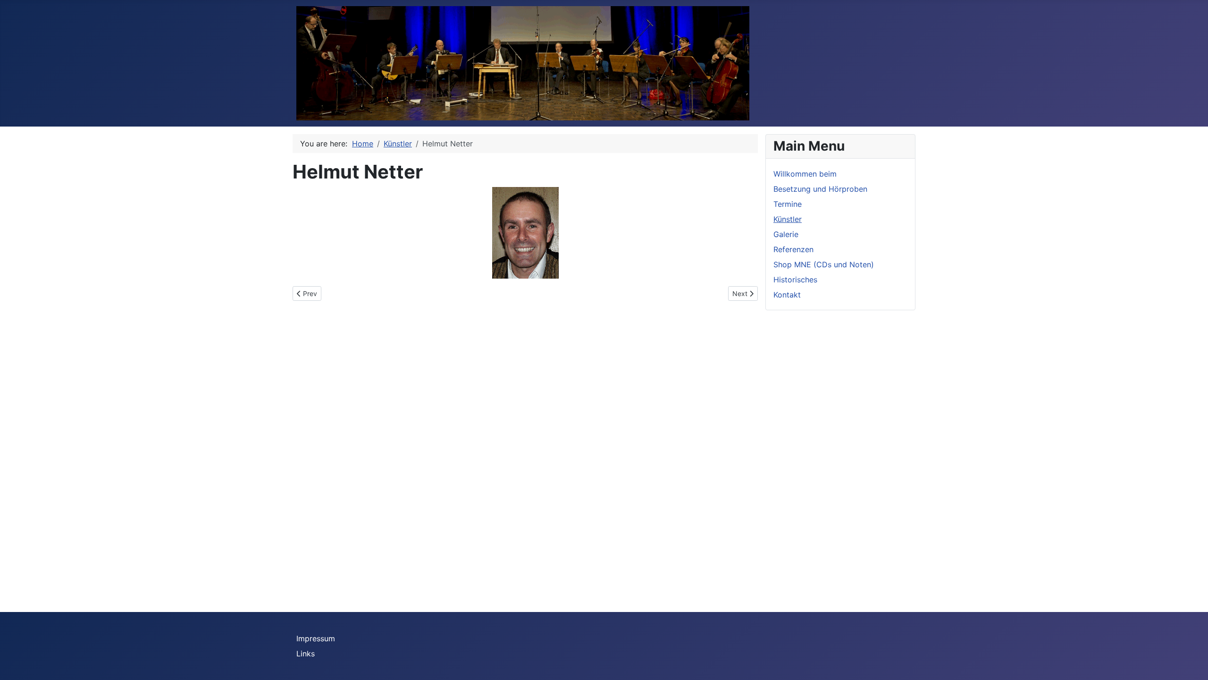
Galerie (785, 234)
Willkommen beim (805, 173)
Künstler (787, 219)
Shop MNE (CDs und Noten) (823, 264)
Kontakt (787, 294)
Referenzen (793, 249)
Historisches (795, 279)
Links (305, 653)
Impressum (315, 638)
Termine (787, 204)
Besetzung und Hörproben (820, 189)
